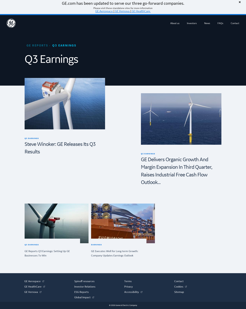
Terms (128, 281)
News (207, 23)
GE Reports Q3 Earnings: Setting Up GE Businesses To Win (47, 253)
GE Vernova (122, 11)
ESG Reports (81, 292)
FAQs (220, 23)
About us (175, 23)
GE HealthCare (141, 11)
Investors (192, 23)
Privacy (128, 286)
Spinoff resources (84, 281)
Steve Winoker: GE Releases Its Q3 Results (60, 148)
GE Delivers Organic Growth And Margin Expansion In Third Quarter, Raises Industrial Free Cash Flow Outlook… (176, 171)
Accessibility (133, 292)
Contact (235, 23)
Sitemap (179, 292)
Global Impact (84, 297)
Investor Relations (84, 286)
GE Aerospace (104, 11)
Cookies (180, 286)
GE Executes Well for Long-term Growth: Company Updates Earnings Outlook (114, 253)
